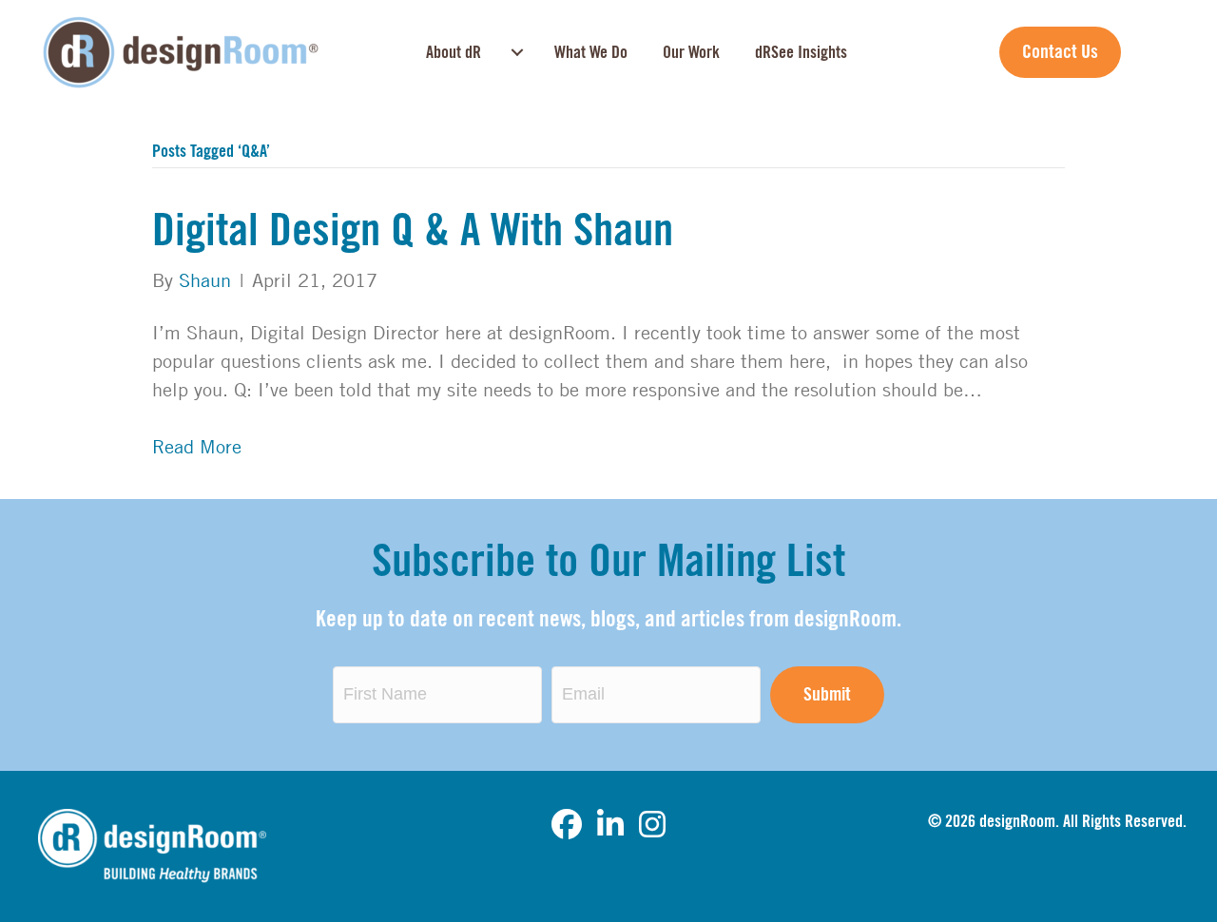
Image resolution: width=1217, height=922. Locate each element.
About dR (453, 52)
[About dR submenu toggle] (517, 52)
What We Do (591, 52)
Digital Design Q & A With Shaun (412, 231)
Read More (196, 446)
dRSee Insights (801, 52)
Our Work (691, 52)
